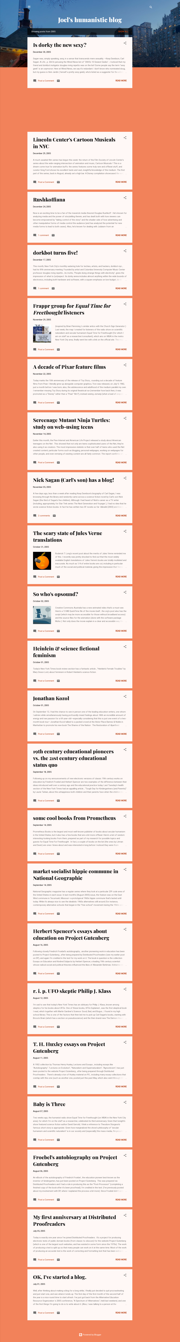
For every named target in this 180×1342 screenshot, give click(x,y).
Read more (121, 80)
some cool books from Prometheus (74, 817)
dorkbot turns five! (55, 252)
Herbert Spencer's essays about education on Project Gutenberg (71, 934)
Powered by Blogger (91, 1334)
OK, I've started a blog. (59, 1276)
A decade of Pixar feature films (69, 366)
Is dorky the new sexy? (59, 44)
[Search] (151, 7)
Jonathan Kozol (51, 698)
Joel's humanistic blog (90, 19)
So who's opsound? (55, 594)
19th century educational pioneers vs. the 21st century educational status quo (73, 758)
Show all (123, 31)
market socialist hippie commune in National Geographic (75, 874)
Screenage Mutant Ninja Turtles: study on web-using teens (71, 423)
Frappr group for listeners (71, 309)
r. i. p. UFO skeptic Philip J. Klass (72, 990)
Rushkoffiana (49, 199)
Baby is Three (49, 1104)
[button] (125, 43)
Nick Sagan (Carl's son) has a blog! (73, 479)
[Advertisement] (144, 70)
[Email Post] (58, 81)
